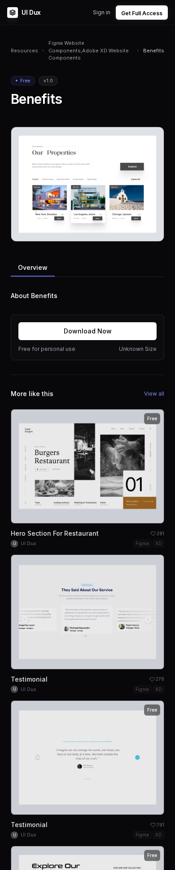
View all (154, 393)
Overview (33, 267)
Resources (24, 50)
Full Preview (135, 231)
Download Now (88, 331)
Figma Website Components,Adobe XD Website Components (88, 50)
